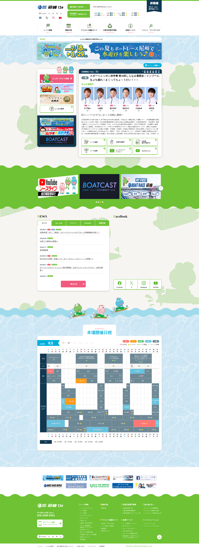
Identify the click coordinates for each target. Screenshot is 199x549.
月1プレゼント (127, 526)
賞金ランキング (84, 537)
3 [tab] (100, 202)
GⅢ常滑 (137, 371)
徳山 (48, 376)
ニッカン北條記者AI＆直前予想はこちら (75, 39)
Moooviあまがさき (128, 531)
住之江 (67, 417)
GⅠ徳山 (80, 381)
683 (57, 366)
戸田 (77, 371)
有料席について (105, 531)
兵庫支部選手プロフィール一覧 (131, 513)
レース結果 (83, 513)
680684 (132, 366)
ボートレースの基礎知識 (151, 508)
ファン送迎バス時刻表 (107, 526)
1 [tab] (96, 202)
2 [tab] (98, 202)
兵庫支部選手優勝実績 (129, 510)
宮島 (57, 371)
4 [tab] (102, 202)
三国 (140, 376)
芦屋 (59, 376)
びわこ (148, 371)
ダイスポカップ (54, 357)
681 (86, 366)
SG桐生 (143, 423)
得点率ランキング (85, 529)
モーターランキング (85, 515)
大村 (78, 429)
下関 (122, 423)
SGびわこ (50, 371)
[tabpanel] (58, 186)
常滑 (88, 371)
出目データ (83, 520)
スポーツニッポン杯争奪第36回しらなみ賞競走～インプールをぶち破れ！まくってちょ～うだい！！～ (141, 357)
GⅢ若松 (157, 422)
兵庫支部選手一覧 (128, 508)
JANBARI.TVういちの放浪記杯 (114, 357)
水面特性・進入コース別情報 (88, 534)
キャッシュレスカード (129, 528)
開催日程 (103, 508)
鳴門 (153, 385)
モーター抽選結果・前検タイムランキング (86, 526)
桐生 (93, 417)
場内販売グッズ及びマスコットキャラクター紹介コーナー (131, 536)
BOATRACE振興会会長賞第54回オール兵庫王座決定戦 (86, 357)
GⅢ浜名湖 (63, 401)
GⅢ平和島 (68, 407)
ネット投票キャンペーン (130, 523)
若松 (106, 411)
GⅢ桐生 (53, 423)
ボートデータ (84, 518)
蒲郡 (89, 412)
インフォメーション (149, 523)
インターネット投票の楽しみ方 (153, 513)
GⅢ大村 (95, 429)
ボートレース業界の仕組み (151, 510)
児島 (114, 371)
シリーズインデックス (86, 508)
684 (48, 366)
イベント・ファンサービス (151, 526)
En (49, 13)
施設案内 (103, 528)
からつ (54, 376)
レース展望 (83, 510)
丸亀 (78, 412)
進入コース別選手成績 (86, 532)
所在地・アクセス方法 (107, 523)
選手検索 (82, 539)
